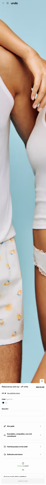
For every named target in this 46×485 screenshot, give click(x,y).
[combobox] (23, 413)
